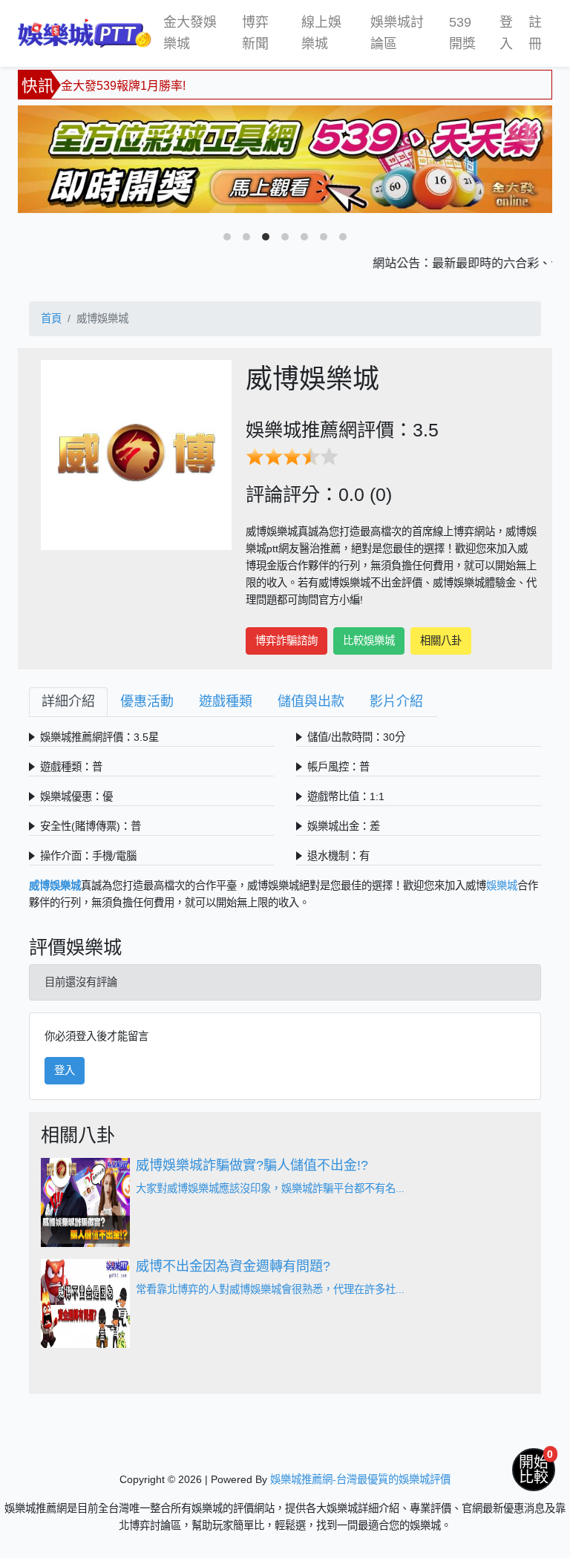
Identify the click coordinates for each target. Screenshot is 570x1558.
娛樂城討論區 (397, 33)
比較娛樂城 (369, 641)
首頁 (51, 318)
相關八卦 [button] (441, 641)
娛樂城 (501, 885)
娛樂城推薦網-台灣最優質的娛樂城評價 (360, 1479)
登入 (506, 33)
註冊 (535, 33)
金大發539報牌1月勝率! (123, 82)
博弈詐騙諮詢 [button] (286, 641)
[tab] (68, 702)
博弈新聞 (255, 33)
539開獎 (462, 33)
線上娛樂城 (321, 33)
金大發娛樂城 (190, 33)
